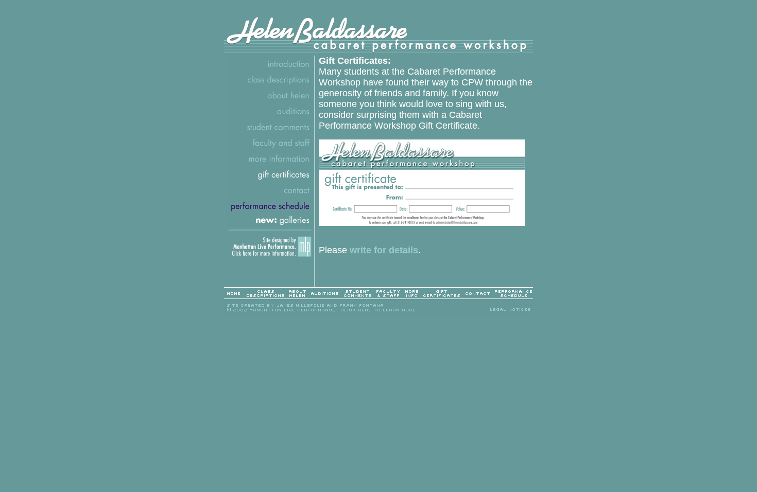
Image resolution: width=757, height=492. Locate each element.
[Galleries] (270, 225)
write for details (384, 250)
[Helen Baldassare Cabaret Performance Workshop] (378, 52)
